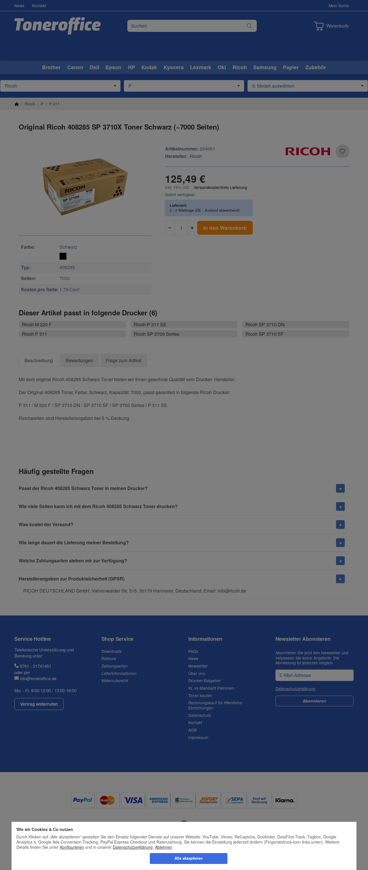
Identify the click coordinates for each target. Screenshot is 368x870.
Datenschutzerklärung (133, 847)
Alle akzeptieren (189, 858)
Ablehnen (163, 847)
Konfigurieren (72, 847)
